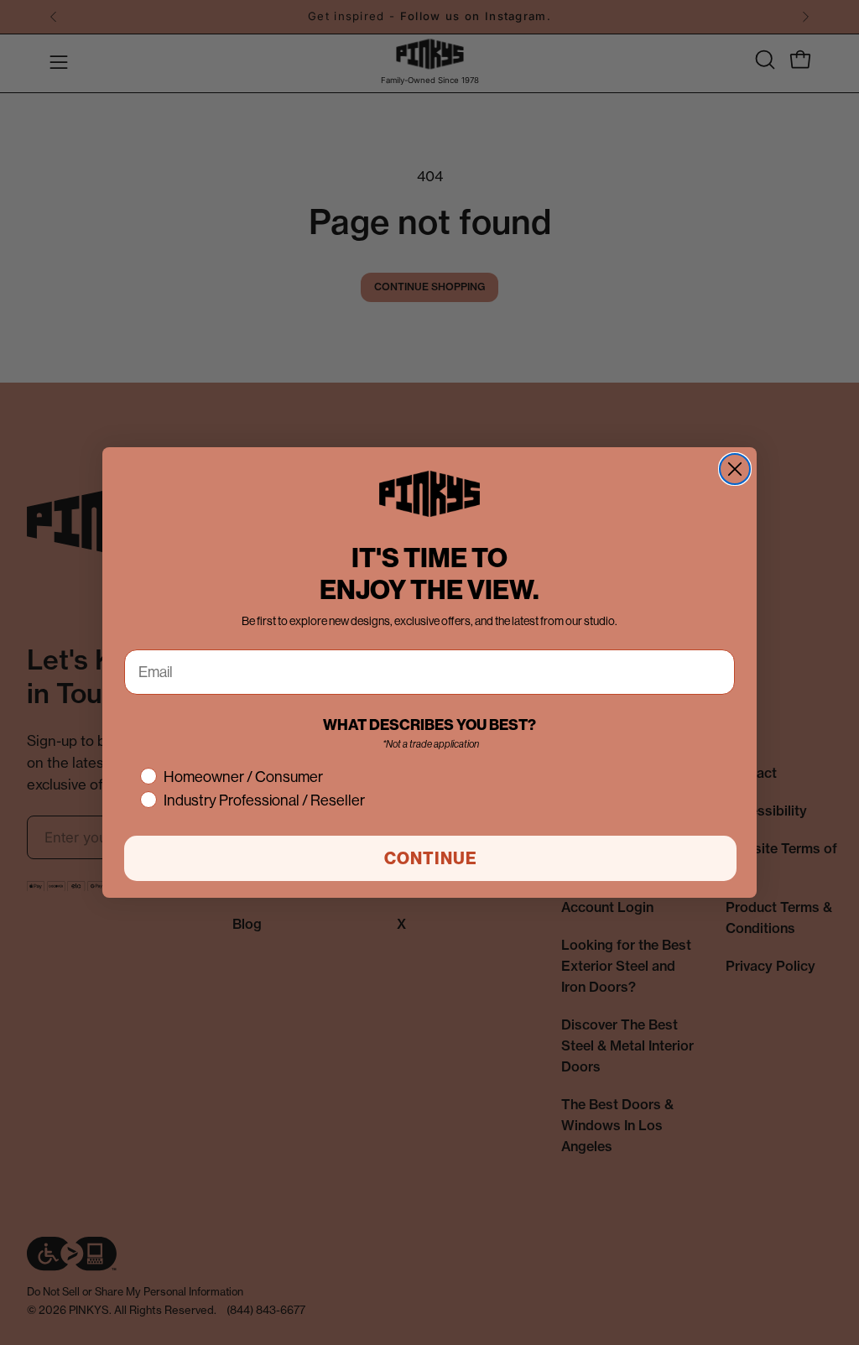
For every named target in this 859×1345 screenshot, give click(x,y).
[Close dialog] (735, 469)
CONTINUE (430, 858)
